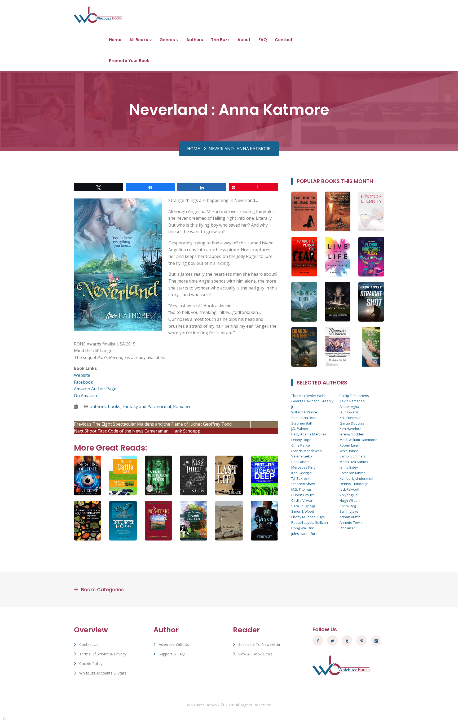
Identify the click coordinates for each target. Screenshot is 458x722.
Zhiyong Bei (349, 494)
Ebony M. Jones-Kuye (308, 517)
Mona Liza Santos (354, 461)
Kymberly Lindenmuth (357, 478)
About (243, 39)
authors (98, 406)
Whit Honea (349, 450)
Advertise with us (174, 644)
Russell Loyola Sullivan (309, 522)
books (114, 406)
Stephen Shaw (303, 483)
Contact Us (88, 644)
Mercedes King (303, 467)
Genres (167, 39)
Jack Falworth (350, 489)
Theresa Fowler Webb (309, 395)
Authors (194, 39)
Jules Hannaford (304, 533)
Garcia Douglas (352, 423)
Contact (284, 39)
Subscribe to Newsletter (259, 644)
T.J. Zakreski (300, 478)
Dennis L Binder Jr (354, 483)
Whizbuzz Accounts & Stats (102, 673)
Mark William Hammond (358, 439)
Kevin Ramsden (352, 401)
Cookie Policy (90, 663)
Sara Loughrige (303, 506)
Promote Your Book (129, 60)
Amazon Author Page (95, 389)
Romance (182, 406)
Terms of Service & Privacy (102, 653)
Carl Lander (300, 461)
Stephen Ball (301, 423)
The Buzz (220, 39)
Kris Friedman (351, 417)
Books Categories (102, 589)
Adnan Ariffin (350, 517)
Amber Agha (349, 406)
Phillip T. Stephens (354, 395)
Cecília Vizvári (302, 500)
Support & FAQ (172, 653)
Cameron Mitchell (353, 472)
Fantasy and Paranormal (146, 406)
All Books (138, 39)
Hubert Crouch (303, 494)
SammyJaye (349, 511)
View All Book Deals (255, 653)
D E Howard (349, 412)
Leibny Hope (301, 439)
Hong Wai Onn (302, 528)
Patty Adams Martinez (309, 434)
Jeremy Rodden (352, 434)
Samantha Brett (303, 417)
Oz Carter (347, 528)
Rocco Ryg (348, 506)
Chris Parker (301, 445)
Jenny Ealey (349, 467)
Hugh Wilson (350, 500)
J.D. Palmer (299, 428)
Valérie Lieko (301, 456)
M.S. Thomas (301, 489)
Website (82, 375)
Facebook (83, 382)
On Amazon (85, 396)
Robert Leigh (350, 445)
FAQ (262, 39)
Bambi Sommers (353, 456)
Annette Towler (352, 522)
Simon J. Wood (302, 511)
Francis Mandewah (306, 450)
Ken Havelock (351, 428)
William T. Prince (304, 412)
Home (115, 39)
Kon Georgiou (302, 472)
